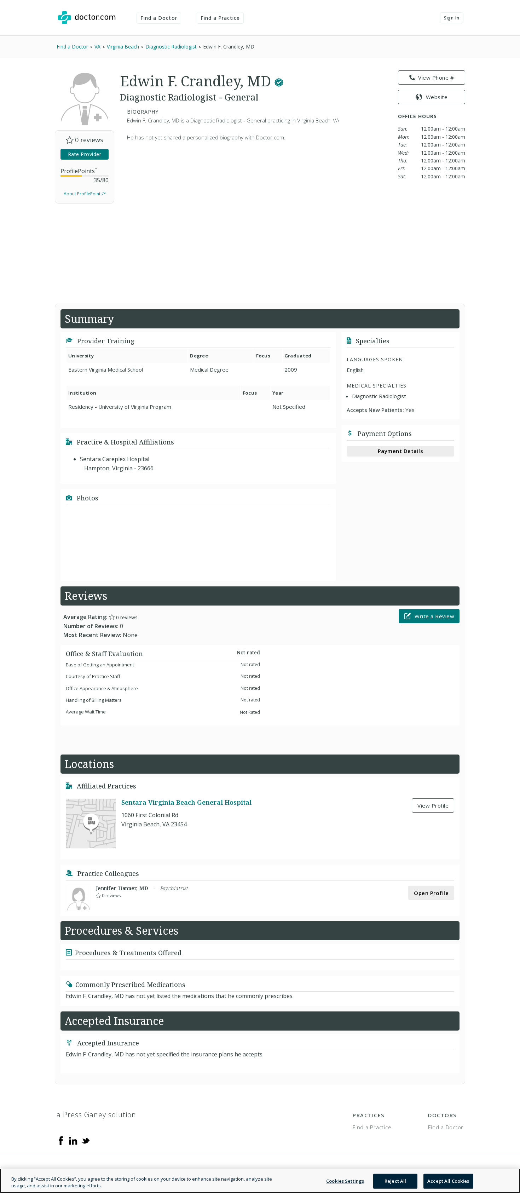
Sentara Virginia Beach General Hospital (186, 802)
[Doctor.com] (87, 17)
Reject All (395, 1181)
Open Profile (431, 892)
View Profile (433, 805)
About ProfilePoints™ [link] (85, 194)
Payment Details (400, 450)
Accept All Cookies (448, 1181)
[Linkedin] (73, 1140)
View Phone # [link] (436, 77)
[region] (260, 1181)
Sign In (452, 18)
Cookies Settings (345, 1181)
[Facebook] (61, 1140)
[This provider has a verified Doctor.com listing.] (279, 81)
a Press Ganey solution (96, 1114)
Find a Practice (220, 18)
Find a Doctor (158, 18)
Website (437, 97)
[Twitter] (85, 1140)
